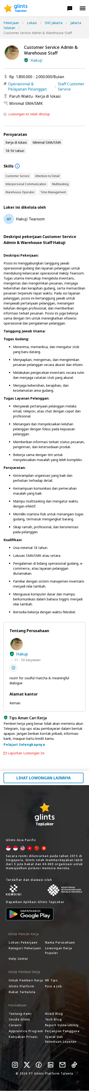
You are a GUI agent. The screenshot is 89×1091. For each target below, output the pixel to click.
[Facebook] (38, 1065)
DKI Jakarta (53, 22)
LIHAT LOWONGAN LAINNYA (43, 778)
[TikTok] (74, 1065)
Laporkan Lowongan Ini (26, 753)
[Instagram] (15, 1065)
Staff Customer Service (71, 86)
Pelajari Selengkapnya (24, 744)
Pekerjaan (11, 22)
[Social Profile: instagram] (13, 667)
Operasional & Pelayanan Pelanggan (27, 86)
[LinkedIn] (50, 1065)
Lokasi (32, 22)
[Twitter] (27, 1065)
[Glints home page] (16, 8)
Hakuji (36, 60)
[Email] (62, 1065)
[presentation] (16, 8)
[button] (70, 8)
